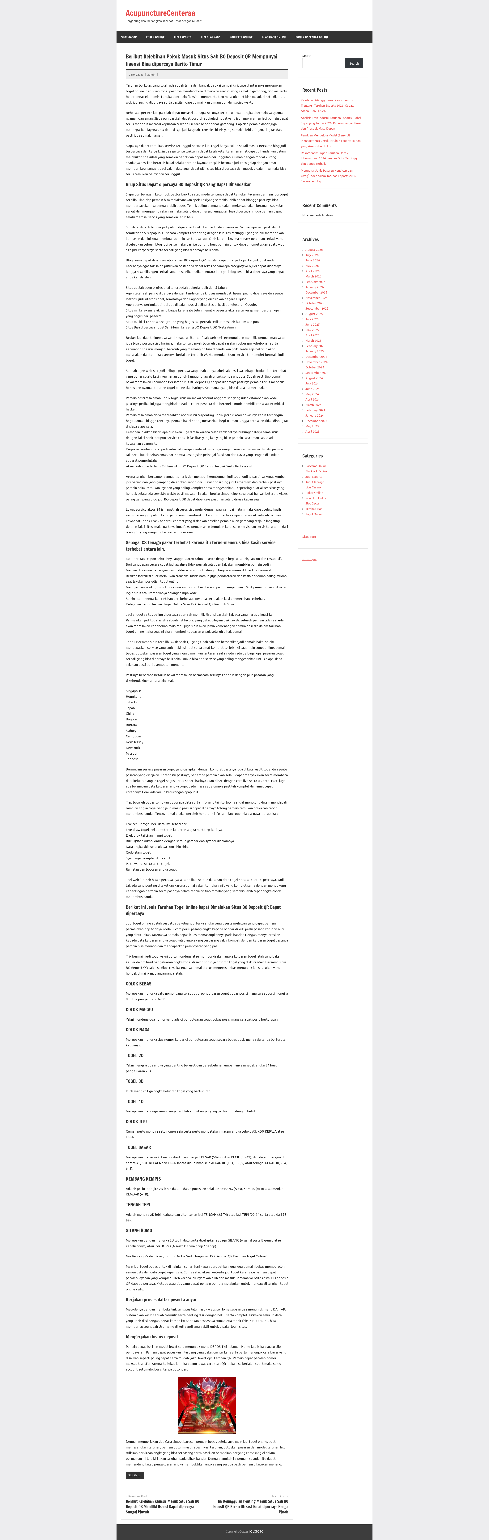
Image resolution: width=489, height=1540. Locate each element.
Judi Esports (183, 37)
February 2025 (315, 346)
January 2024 (314, 415)
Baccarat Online (316, 466)
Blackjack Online (274, 37)
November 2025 (316, 297)
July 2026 (312, 255)
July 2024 (312, 383)
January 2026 (314, 287)
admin (151, 74)
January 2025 (314, 351)
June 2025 (312, 324)
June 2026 (312, 260)
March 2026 (313, 276)
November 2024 (316, 362)
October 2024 (314, 367)
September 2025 (316, 308)
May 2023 (312, 426)
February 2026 (315, 281)
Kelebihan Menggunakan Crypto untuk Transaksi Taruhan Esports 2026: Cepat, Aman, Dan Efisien (327, 105)
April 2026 (312, 271)
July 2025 (312, 319)
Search (307, 55)
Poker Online (155, 37)
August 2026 (314, 249)
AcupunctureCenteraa (160, 12)
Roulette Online (241, 37)
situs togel (309, 559)
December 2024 (316, 356)
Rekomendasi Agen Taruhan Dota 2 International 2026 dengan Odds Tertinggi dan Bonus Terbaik (329, 158)
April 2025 (312, 335)
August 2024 (314, 378)
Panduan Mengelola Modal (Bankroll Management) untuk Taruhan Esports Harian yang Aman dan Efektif (331, 140)
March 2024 (313, 404)
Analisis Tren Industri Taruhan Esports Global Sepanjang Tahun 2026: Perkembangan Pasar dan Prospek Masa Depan (331, 123)
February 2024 (315, 410)
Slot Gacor (129, 37)
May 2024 (312, 394)
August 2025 (314, 313)
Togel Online (314, 514)
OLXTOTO (256, 1531)
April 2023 (312, 431)
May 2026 (312, 265)
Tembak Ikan (313, 508)
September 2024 (316, 372)
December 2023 (316, 421)
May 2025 (312, 330)
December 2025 (316, 292)
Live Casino (313, 487)
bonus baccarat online (312, 37)
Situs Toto (309, 536)
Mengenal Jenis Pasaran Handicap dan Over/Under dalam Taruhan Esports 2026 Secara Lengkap (328, 175)
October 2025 (314, 303)
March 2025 (313, 340)
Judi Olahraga (210, 37)
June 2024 (312, 388)
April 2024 (312, 399)
